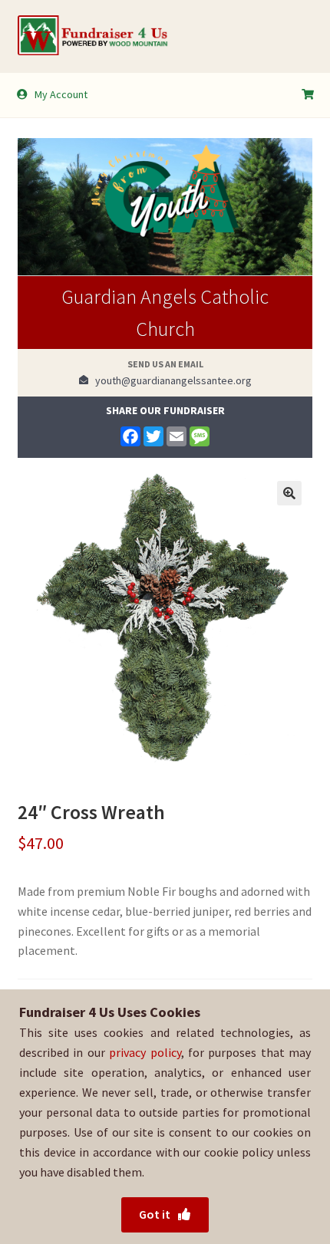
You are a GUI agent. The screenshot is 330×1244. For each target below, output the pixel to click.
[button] (289, 493)
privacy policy (144, 1052)
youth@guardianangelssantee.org (170, 380)
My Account (61, 94)
